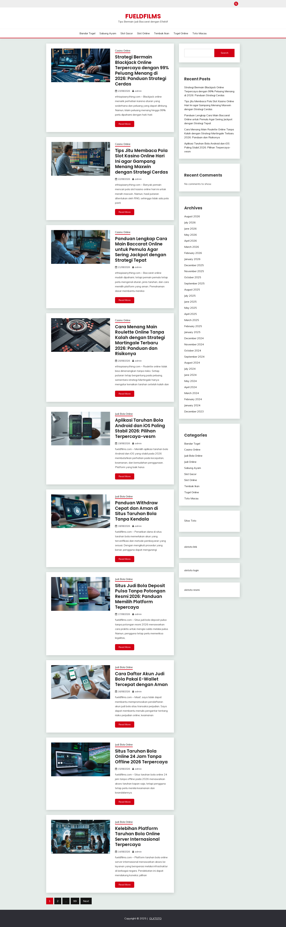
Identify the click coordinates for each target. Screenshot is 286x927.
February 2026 (193, 253)
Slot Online (143, 33)
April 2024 (190, 387)
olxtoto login (191, 570)
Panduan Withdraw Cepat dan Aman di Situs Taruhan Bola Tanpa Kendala (136, 511)
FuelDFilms (143, 16)
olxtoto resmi (192, 589)
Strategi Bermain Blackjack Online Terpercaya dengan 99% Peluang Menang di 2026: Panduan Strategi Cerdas (142, 70)
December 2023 (194, 411)
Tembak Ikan (161, 33)
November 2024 (194, 344)
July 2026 (190, 222)
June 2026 (190, 228)
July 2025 (190, 295)
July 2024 (190, 368)
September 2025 (194, 283)
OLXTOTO (155, 918)
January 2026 (192, 259)
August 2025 (192, 289)
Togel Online (180, 33)
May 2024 (190, 381)
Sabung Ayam (107, 33)
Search (224, 52)
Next (86, 901)
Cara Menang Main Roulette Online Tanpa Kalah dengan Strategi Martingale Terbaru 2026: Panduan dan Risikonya (140, 340)
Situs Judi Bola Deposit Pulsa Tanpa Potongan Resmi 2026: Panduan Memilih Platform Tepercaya (140, 596)
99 (75, 901)
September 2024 (194, 356)
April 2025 (190, 314)
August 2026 (192, 216)
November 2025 (194, 271)
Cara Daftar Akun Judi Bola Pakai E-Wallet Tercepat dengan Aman (141, 679)
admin (138, 90)
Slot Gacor (126, 33)
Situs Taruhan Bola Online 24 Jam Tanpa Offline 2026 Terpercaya (141, 756)
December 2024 (194, 338)
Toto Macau (199, 33)
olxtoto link (190, 546)
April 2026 (190, 240)
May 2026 (190, 234)
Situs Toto (190, 520)
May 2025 (190, 307)
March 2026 (191, 246)
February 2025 (193, 326)
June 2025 (190, 301)
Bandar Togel (87, 33)
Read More (125, 123)
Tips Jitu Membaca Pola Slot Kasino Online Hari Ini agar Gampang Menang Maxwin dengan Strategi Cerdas (141, 161)
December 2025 (194, 265)
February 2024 (193, 399)
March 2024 (191, 393)
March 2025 (191, 320)
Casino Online (122, 50)
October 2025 (192, 277)
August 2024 (192, 362)
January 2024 (192, 405)
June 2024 (190, 374)
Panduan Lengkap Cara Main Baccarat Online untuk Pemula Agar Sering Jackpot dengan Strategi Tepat (141, 249)
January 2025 (192, 332)
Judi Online (190, 461)
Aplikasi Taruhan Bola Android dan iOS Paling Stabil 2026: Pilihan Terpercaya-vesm (140, 428)
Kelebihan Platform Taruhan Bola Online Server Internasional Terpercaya (137, 836)
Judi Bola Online (124, 413)
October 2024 (192, 350)
